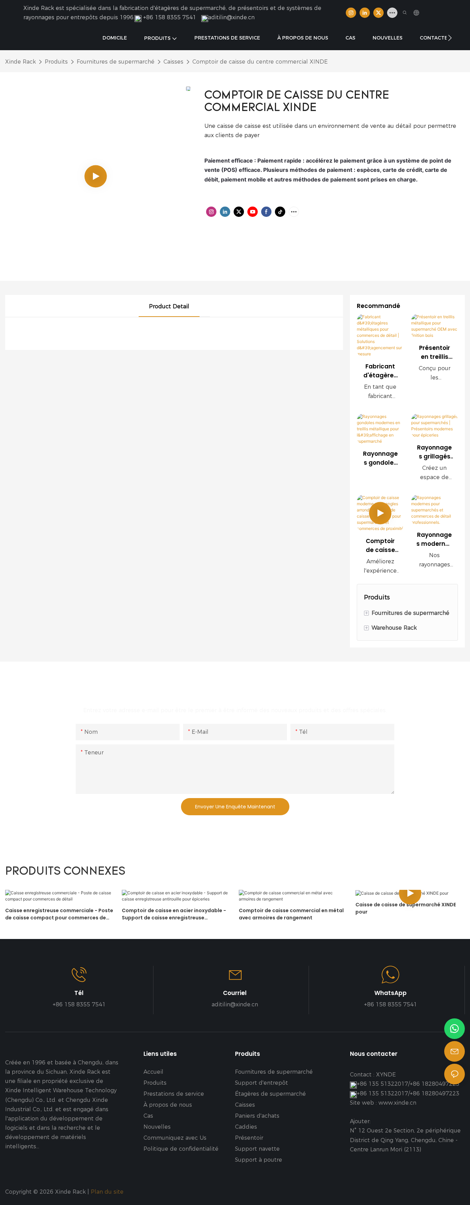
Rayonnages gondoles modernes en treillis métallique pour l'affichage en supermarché (380, 458)
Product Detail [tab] (169, 306)
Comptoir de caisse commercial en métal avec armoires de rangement (291, 914)
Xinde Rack (20, 61)
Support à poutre (258, 1160)
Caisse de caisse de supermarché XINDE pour (405, 908)
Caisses (173, 61)
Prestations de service (173, 1094)
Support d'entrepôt (261, 1083)
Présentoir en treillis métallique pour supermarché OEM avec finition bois (434, 352)
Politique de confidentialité (180, 1149)
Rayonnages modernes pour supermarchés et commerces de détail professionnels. (434, 539)
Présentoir (249, 1138)
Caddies (246, 1127)
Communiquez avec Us (174, 1138)
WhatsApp (390, 993)
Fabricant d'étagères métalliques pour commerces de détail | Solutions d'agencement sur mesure (380, 371)
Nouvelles (157, 1127)
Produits (56, 61)
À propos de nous (167, 1105)
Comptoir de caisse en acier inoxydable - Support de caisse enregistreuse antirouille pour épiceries (174, 914)
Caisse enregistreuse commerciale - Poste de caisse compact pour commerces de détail (59, 914)
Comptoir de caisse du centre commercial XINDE (260, 61)
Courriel (235, 993)
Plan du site (108, 1192)
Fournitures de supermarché (115, 61)
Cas (148, 1116)
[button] (450, 38)
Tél (79, 993)
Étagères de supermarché (270, 1094)
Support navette (257, 1149)
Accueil (153, 1072)
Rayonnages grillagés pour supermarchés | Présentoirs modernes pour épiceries (434, 452)
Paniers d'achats (257, 1116)
